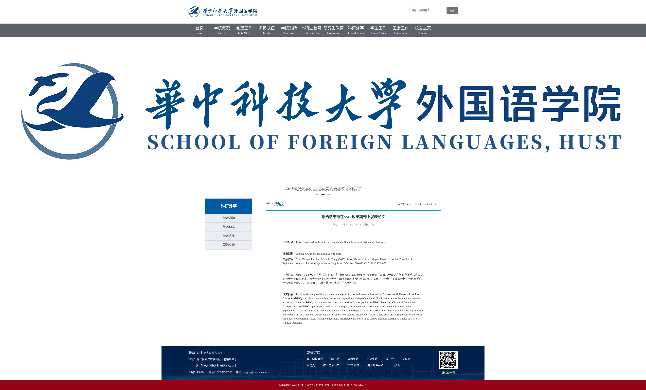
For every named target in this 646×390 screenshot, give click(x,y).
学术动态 (229, 227)
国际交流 (229, 245)
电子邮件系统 (375, 365)
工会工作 (401, 30)
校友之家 (423, 30)
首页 (199, 30)
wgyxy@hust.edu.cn (255, 372)
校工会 (390, 359)
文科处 (406, 359)
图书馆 (335, 359)
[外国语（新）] (222, 5)
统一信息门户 (331, 365)
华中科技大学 (315, 359)
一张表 (396, 365)
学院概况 (222, 30)
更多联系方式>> (213, 352)
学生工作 (378, 30)
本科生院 (353, 359)
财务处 (311, 365)
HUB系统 (353, 365)
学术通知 (229, 218)
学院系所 (289, 30)
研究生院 (372, 359)
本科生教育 (311, 30)
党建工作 (244, 30)
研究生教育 (334, 30)
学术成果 (229, 236)
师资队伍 (267, 30)
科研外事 (356, 30)
